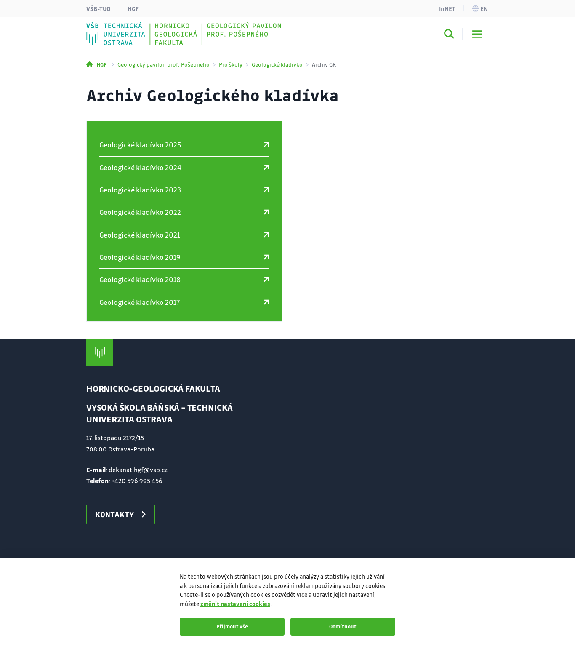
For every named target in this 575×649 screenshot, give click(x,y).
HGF (133, 8)
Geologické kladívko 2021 (139, 234)
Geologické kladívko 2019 (140, 257)
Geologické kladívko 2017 (139, 302)
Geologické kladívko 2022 (140, 212)
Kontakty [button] (114, 514)
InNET (447, 8)
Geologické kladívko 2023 (140, 189)
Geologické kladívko (277, 64)
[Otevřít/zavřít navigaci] (477, 34)
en (484, 8)
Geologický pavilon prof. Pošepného (163, 64)
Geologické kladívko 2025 (140, 144)
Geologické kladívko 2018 (140, 279)
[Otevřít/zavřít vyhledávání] (449, 35)
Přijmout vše (232, 626)
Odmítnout (343, 626)
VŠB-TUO (98, 8)
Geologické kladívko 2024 (140, 167)
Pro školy (230, 64)
